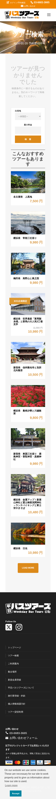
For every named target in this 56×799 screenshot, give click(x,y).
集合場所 (12, 671)
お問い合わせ (29, 6)
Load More (28, 568)
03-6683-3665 (41, 2)
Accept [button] (15, 793)
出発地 (18, 111)
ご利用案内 (13, 663)
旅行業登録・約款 (16, 695)
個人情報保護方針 (16, 704)
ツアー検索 (13, 655)
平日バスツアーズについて (21, 687)
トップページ (14, 647)
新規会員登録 (14, 679)
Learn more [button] (11, 785)
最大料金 (28, 125)
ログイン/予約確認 (17, 3)
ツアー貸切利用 (15, 712)
